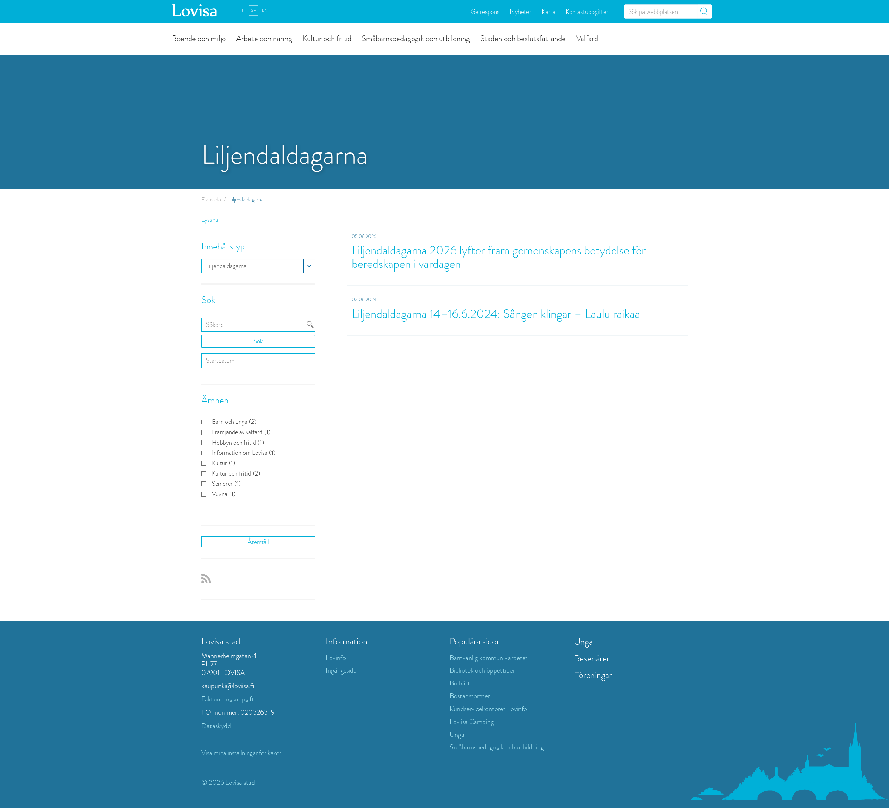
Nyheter (520, 11)
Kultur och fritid (326, 38)
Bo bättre (462, 683)
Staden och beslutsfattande (523, 38)
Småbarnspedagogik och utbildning (416, 38)
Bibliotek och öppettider (482, 670)
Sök (258, 341)
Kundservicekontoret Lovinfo (488, 709)
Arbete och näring (264, 38)
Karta (548, 11)
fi (244, 10)
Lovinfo (336, 658)
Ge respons (485, 11)
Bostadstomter (470, 696)
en (264, 10)
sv (253, 10)
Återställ (258, 541)
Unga (457, 734)
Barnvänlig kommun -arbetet (489, 658)
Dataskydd (216, 726)
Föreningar (593, 675)
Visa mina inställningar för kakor (241, 753)
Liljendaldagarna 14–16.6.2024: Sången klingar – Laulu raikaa (496, 314)
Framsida (211, 200)
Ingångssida (341, 670)
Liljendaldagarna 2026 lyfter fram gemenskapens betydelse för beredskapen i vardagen (499, 257)
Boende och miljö (199, 38)
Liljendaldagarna (226, 266)
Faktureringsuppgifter (230, 699)
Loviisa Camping (472, 722)
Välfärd (587, 38)
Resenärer (591, 658)
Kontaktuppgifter (587, 11)
